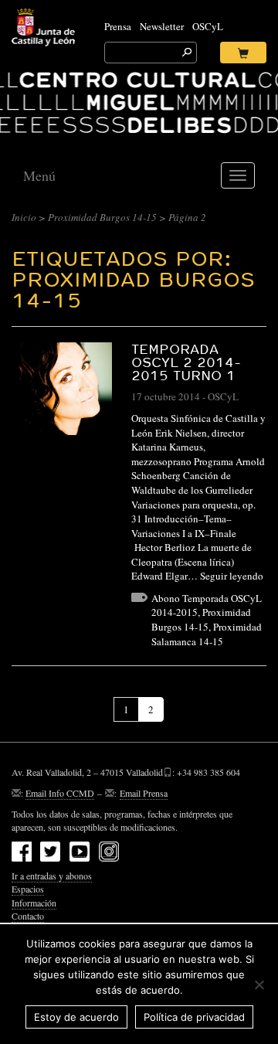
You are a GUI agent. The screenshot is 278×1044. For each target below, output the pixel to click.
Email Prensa (144, 793)
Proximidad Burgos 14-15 (102, 217)
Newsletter (162, 26)
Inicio (24, 217)
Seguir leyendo (231, 576)
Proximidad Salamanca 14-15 (206, 634)
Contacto (28, 916)
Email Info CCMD (59, 793)
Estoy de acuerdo (76, 1017)
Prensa (117, 26)
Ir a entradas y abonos (52, 875)
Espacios (28, 888)
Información (34, 902)
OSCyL (207, 26)
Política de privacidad (194, 1017)
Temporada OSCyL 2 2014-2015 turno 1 (186, 362)
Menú (39, 175)
